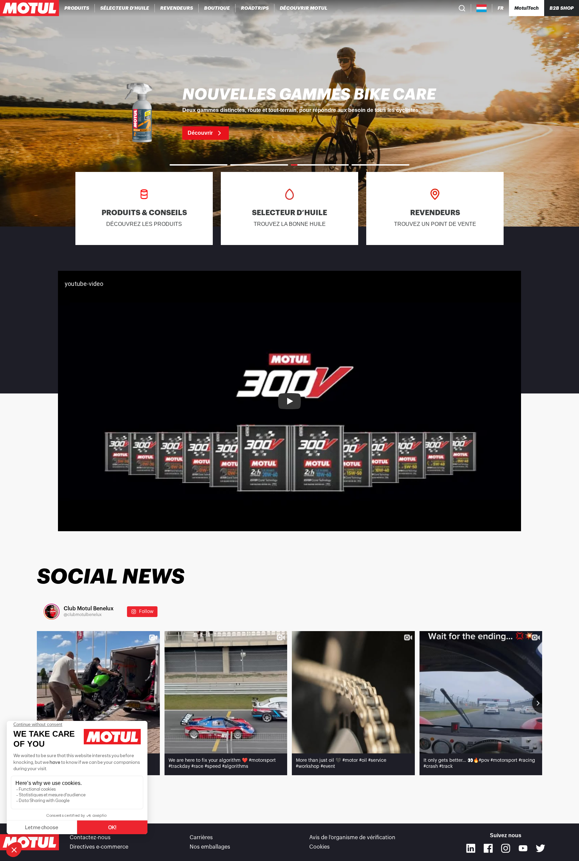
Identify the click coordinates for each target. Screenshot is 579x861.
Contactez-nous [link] (90, 837)
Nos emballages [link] (210, 847)
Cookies (319, 847)
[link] (217, 8)
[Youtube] (523, 848)
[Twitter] (540, 848)
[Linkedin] (470, 848)
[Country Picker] (481, 8)
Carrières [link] (201, 837)
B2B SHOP (562, 8)
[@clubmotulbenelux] (51, 611)
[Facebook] (488, 848)
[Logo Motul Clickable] (29, 8)
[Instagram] (505, 848)
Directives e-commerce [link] (99, 847)
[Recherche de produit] (462, 8)
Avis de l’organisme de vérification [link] (352, 837)
